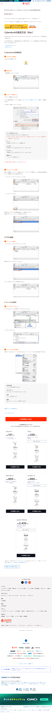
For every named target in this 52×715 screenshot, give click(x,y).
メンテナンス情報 (18, 616)
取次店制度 (37, 588)
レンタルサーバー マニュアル (7, 611)
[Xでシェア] (22, 582)
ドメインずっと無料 (22, 588)
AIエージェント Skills (5, 590)
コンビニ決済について (38, 625)
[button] (2, 3)
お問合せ (23, 611)
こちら (17, 162)
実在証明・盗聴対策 (4, 683)
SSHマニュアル (8, 47)
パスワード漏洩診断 (24, 682)
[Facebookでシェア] (26, 582)
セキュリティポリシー (13, 625)
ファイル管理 (16, 21)
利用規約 (2, 625)
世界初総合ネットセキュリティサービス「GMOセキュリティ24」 (10, 682)
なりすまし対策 (42, 683)
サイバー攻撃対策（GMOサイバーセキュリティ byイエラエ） (17, 683)
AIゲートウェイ (23, 595)
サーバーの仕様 (30, 588)
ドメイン (17, 18)
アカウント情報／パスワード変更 (33, 100)
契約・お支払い (22, 18)
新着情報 (3, 616)
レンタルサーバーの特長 (6, 588)
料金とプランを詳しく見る (11, 566)
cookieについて (30, 625)
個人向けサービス (3, 711)
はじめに (13, 18)
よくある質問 (17, 611)
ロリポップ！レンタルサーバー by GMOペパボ (26, 3)
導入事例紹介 (4, 606)
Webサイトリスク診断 (31, 682)
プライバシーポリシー (22, 625)
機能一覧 (14, 588)
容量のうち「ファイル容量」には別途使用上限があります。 (17, 562)
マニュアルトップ (8, 18)
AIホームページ (4, 595)
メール (37, 18)
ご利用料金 (3, 600)
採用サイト (30, 663)
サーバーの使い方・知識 (42, 611)
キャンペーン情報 (9, 616)
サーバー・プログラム (8, 21)
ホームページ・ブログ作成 (31, 18)
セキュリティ (21, 21)
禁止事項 (7, 625)
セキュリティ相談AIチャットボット (41, 682)
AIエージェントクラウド (14, 595)
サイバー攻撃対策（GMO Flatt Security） (33, 683)
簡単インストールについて (29, 21)
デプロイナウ (30, 595)
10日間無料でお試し (26, 419)
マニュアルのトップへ (9, 413)
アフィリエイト (38, 21)
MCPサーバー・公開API (45, 588)
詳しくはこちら (37, 441)
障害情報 (25, 616)
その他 (8, 711)
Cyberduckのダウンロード (10, 45)
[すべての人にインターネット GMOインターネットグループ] (43, 1)
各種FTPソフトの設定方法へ (11, 408)
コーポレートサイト (23, 663)
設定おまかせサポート (30, 611)
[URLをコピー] (29, 582)
